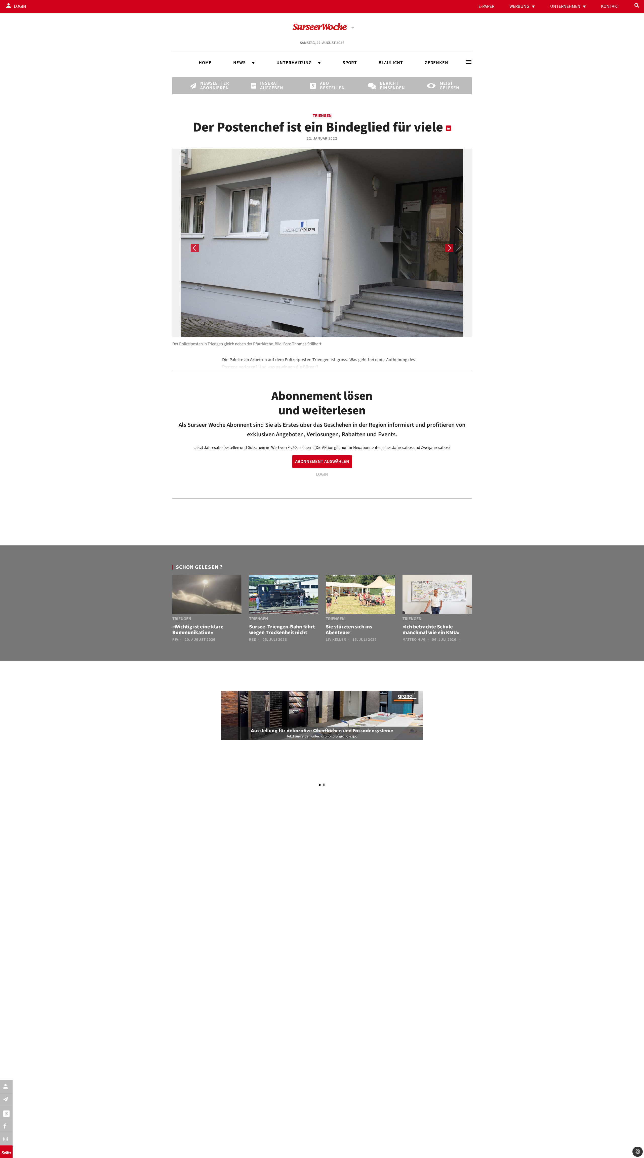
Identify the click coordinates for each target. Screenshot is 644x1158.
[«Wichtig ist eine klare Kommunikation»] (207, 596)
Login (20, 6)
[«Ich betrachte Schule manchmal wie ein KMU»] (437, 596)
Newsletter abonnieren (208, 85)
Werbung (519, 6)
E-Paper (486, 6)
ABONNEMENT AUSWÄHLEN (322, 461)
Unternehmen (565, 6)
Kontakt (610, 6)
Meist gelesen (448, 85)
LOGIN (322, 474)
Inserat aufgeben (268, 85)
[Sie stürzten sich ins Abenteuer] (360, 596)
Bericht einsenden (388, 85)
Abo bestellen (328, 85)
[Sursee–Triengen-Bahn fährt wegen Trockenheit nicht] (283, 596)
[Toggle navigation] (468, 62)
